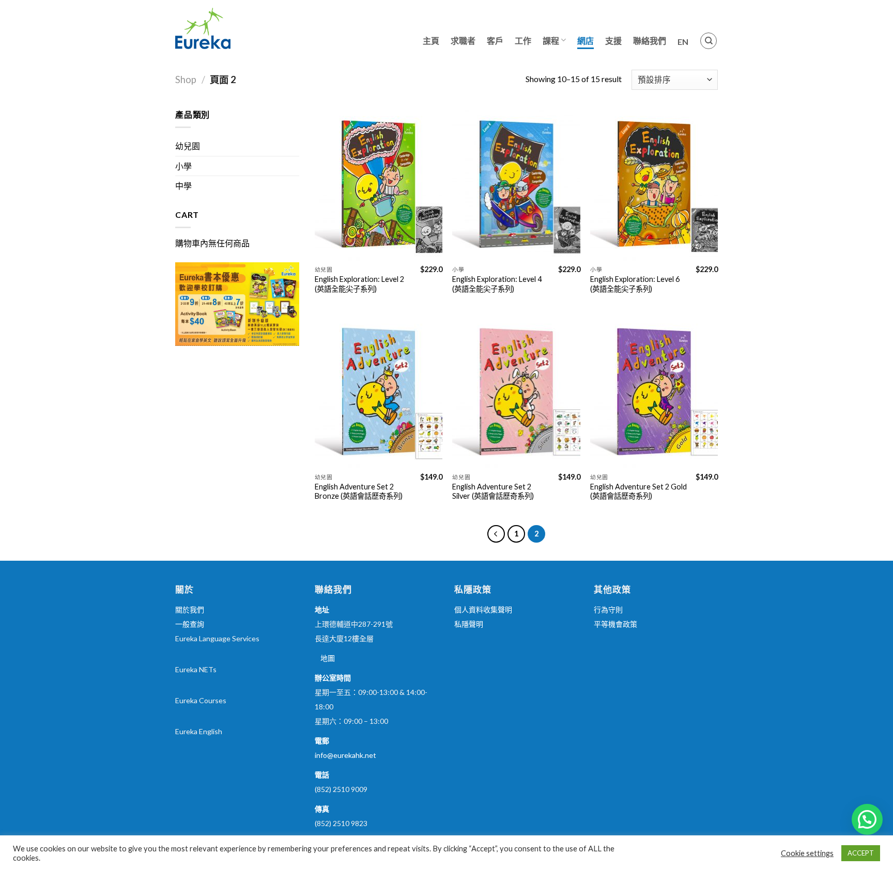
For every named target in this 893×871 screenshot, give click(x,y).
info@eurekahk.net (345, 755)
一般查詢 (189, 624)
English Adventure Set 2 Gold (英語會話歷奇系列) (638, 491)
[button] (867, 819)
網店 (585, 40)
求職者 (463, 40)
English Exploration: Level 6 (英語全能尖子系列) (635, 284)
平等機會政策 (615, 624)
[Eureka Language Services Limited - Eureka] (227, 28)
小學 (183, 166)
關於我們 (189, 609)
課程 (551, 40)
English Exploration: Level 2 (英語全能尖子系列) (359, 284)
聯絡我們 (649, 40)
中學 (183, 186)
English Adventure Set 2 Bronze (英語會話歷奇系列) (359, 491)
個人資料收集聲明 (483, 609)
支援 (613, 40)
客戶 (495, 40)
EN (683, 41)
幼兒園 (187, 146)
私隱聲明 (468, 624)
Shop (185, 79)
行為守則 (608, 609)
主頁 (431, 40)
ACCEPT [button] (861, 853)
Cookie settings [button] (807, 853)
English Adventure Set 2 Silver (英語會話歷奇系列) (493, 491)
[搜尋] (708, 41)
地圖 (327, 658)
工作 (523, 40)
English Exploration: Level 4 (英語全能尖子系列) (497, 284)
